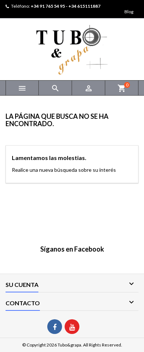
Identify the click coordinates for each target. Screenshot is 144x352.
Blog (128, 11)
